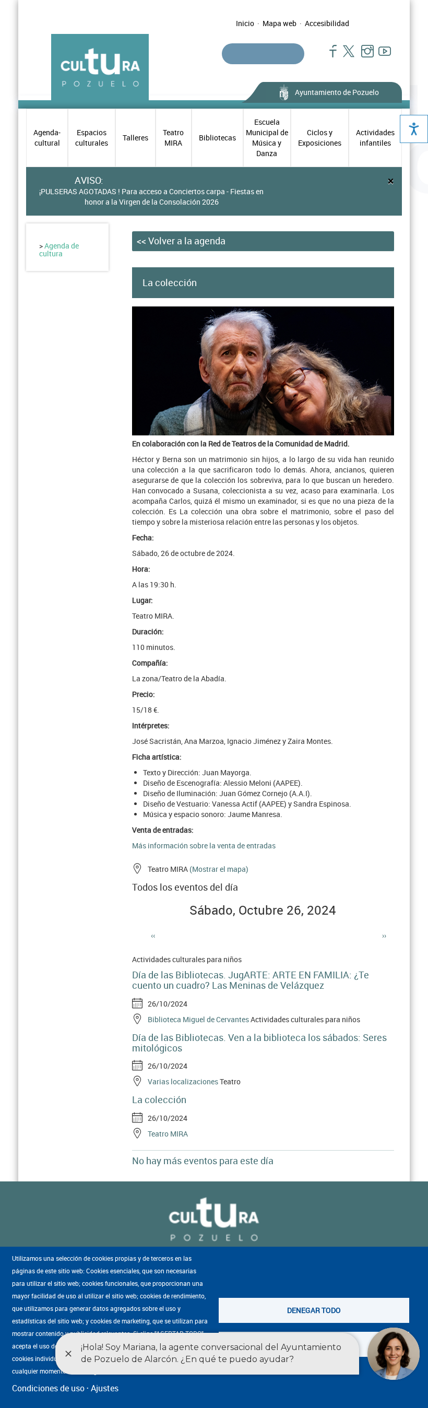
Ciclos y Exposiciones (319, 137)
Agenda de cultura (59, 249)
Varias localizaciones (183, 1081)
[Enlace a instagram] (363, 56)
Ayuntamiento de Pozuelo (337, 92)
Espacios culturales (91, 137)
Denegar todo (314, 1310)
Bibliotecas (217, 138)
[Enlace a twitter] (346, 56)
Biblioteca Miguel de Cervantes (198, 1019)
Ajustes (104, 1388)
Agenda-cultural (47, 137)
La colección (159, 1099)
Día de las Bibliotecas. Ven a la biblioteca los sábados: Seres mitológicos (259, 1042)
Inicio (245, 23)
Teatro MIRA (173, 137)
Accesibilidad (327, 23)
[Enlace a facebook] (328, 56)
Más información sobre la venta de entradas (204, 845)
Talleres (135, 138)
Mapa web (279, 23)
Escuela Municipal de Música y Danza (267, 137)
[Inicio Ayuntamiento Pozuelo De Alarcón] (214, 1220)
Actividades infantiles (375, 137)
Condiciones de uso (48, 1388)
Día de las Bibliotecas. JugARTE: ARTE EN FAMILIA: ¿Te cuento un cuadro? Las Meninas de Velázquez (250, 979)
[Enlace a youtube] (380, 56)
